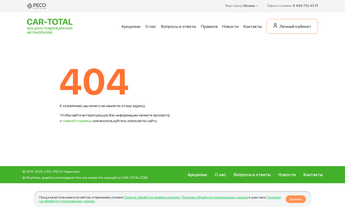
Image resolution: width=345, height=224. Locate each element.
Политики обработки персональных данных (214, 197)
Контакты (252, 26)
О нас (150, 26)
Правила (209, 26)
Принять (295, 199)
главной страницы (77, 121)
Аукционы (131, 26)
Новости (230, 26)
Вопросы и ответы (178, 26)
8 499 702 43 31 (305, 5)
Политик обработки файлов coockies (152, 197)
